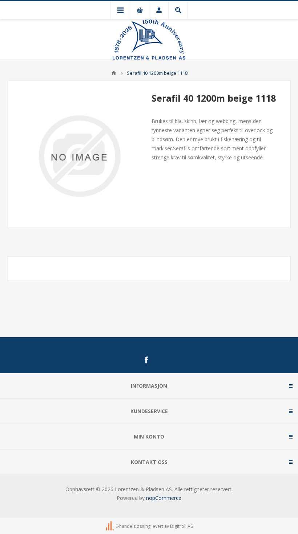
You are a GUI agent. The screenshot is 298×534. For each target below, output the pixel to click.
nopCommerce (163, 497)
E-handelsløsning (133, 526)
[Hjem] (113, 73)
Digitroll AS (181, 526)
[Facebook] (146, 360)
